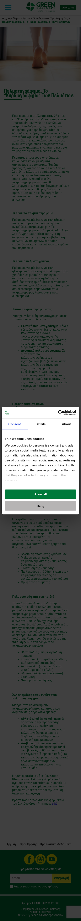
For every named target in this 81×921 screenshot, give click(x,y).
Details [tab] (41, 424)
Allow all (40, 494)
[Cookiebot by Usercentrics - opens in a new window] (58, 412)
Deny (40, 506)
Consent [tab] (14, 424)
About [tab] (66, 424)
